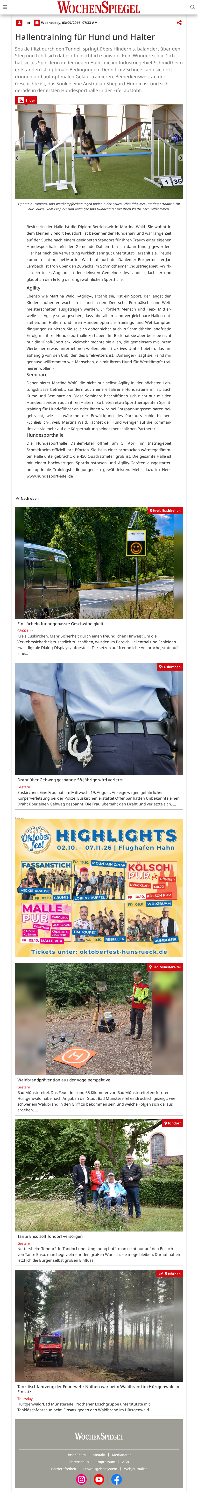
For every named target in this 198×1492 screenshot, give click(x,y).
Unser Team (76, 1454)
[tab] (26, 100)
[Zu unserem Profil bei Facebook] (116, 1479)
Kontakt (99, 1454)
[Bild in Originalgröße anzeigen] (99, 151)
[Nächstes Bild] (180, 157)
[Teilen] (179, 23)
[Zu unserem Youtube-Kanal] (99, 1479)
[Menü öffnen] (5, 7)
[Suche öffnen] (192, 7)
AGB (125, 1461)
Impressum (106, 1461)
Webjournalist (135, 1468)
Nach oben (29, 498)
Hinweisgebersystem (100, 1468)
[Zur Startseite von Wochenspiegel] (98, 7)
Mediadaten (122, 1454)
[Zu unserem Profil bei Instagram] (81, 1479)
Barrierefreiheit (63, 1468)
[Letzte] (17, 157)
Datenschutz (79, 1461)
